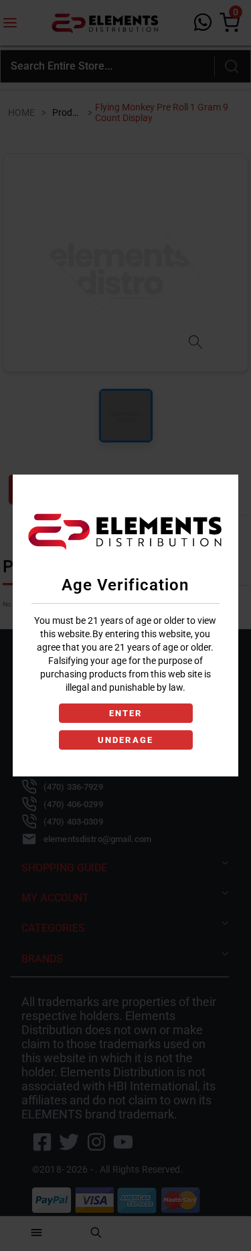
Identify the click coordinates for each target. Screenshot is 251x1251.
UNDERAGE (125, 740)
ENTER (125, 713)
